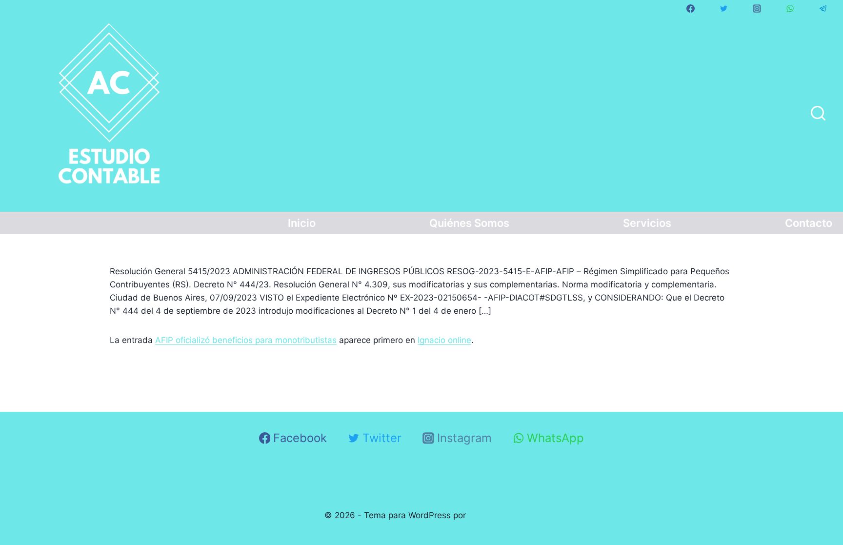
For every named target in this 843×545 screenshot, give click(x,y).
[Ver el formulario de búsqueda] (818, 114)
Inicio (302, 223)
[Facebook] (690, 8)
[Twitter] (723, 8)
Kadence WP (493, 515)
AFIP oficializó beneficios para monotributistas (246, 340)
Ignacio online (444, 340)
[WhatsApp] (790, 8)
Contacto (808, 223)
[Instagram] (756, 8)
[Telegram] (823, 8)
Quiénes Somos (469, 223)
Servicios (647, 223)
